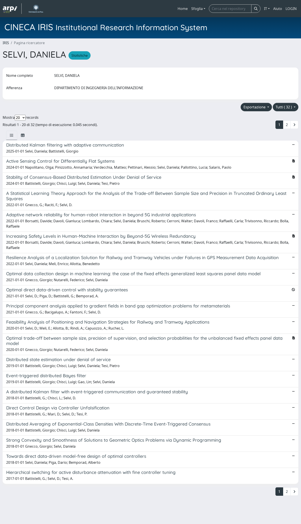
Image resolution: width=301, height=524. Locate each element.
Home (183, 8)
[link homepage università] (35, 8)
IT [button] (265, 8)
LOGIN (291, 8)
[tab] (11, 135)
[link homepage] (12, 8)
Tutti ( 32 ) (284, 107)
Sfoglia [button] (197, 8)
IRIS (6, 42)
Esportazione (254, 107)
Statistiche (79, 55)
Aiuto (277, 8)
